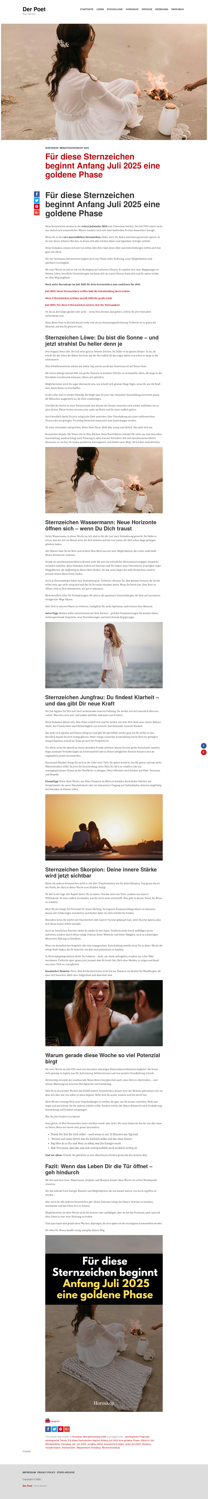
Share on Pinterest (37, 206)
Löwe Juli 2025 (133, 1444)
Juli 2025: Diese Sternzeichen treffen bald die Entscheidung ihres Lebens (87, 291)
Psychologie (115, 9)
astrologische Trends (56, 1440)
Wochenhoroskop (111, 1447)
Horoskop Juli (68, 1444)
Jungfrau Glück (95, 1444)
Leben (100, 9)
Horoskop (132, 9)
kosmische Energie (114, 1444)
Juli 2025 (81, 1444)
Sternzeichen (68, 1447)
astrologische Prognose (137, 1436)
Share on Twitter (37, 200)
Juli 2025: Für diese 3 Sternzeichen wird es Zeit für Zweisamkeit (82, 305)
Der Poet (34, 9)
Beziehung (161, 9)
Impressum (29, 1472)
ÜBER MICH (177, 9)
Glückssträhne (52, 1444)
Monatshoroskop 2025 (74, 148)
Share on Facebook (37, 194)
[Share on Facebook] (204, 746)
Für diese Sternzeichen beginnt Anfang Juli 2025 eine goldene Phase (102, 165)
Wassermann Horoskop (89, 1447)
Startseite (86, 9)
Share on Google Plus (37, 212)
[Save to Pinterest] (204, 752)
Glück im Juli (147, 1440)
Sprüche (147, 9)
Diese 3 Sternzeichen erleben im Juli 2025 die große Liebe (78, 298)
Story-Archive (66, 1472)
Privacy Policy (46, 1472)
